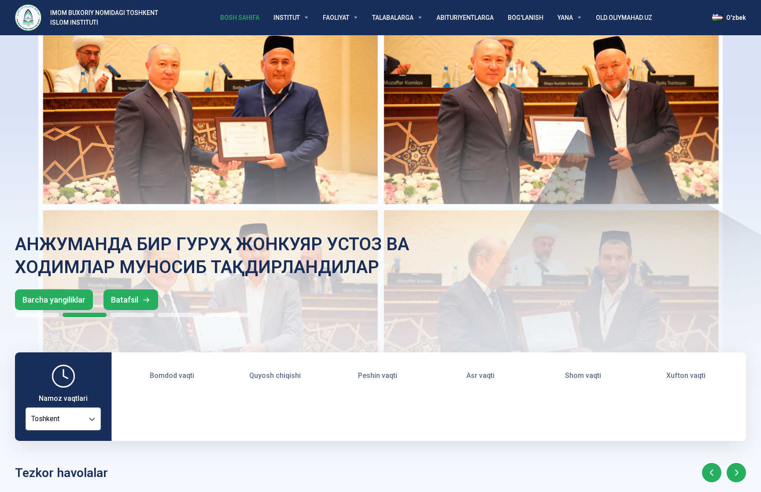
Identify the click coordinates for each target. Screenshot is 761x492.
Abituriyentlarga (465, 17)
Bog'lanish (525, 17)
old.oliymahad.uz (624, 17)
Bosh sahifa (239, 17)
